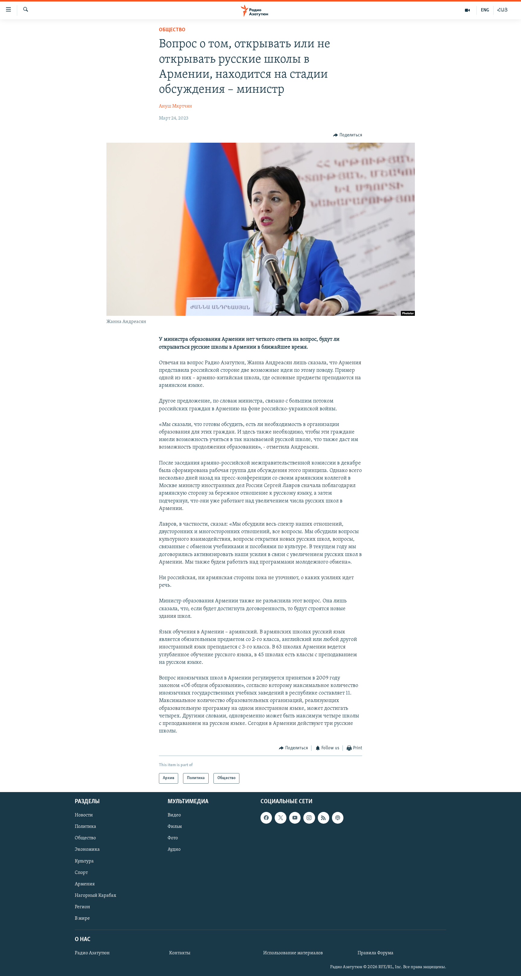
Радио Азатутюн (92, 953)
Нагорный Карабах (95, 895)
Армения (85, 884)
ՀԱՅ (502, 10)
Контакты (179, 953)
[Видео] (467, 10)
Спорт (81, 872)
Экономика (87, 849)
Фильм (175, 826)
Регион (82, 907)
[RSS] (323, 817)
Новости (84, 815)
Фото (173, 838)
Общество (172, 30)
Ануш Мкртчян (175, 106)
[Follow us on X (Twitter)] (280, 817)
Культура (84, 861)
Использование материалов (293, 953)
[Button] (347, 135)
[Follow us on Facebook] (266, 817)
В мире (82, 918)
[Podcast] (337, 817)
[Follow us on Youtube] (295, 817)
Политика (85, 826)
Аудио (174, 849)
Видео (174, 815)
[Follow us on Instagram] (309, 817)
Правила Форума (375, 953)
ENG (485, 10)
